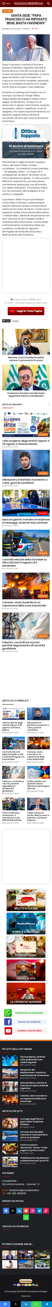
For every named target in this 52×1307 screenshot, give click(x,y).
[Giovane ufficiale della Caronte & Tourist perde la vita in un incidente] (10, 1136)
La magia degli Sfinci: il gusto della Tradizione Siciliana (31, 1121)
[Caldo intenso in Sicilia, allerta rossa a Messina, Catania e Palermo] (38, 804)
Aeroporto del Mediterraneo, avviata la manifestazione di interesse (34, 1072)
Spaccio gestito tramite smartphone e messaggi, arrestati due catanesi (26, 521)
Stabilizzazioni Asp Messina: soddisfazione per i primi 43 (34, 1159)
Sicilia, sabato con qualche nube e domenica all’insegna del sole (38, 785)
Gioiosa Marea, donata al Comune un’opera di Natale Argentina (34, 1085)
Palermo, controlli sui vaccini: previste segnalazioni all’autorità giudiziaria (23, 645)
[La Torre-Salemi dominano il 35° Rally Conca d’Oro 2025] (42, 1264)
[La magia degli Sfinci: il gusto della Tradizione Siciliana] (10, 1122)
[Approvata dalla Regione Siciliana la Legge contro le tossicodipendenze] (9, 1255)
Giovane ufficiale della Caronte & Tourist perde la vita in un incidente (34, 1135)
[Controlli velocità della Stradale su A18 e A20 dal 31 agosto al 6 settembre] (13, 743)
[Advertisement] (26, 266)
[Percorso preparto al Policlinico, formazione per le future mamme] (9, 1264)
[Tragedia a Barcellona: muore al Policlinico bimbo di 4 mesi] (26, 1264)
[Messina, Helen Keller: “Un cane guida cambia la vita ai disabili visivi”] (26, 1255)
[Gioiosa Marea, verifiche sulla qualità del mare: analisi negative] (10, 1060)
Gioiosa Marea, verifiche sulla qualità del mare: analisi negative (32, 1059)
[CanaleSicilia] (29, 3)
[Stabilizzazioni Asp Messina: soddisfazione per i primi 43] (10, 1161)
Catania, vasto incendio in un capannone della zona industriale (24, 604)
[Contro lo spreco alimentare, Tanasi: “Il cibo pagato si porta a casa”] (10, 1148)
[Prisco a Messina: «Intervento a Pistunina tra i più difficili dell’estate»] (13, 804)
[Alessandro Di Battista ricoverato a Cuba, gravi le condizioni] (38, 713)
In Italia (15, 321)
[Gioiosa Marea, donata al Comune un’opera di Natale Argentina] (10, 1086)
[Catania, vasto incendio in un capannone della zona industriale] (38, 743)
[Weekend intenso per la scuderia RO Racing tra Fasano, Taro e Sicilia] (42, 1255)
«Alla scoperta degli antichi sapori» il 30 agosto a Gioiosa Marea (25, 442)
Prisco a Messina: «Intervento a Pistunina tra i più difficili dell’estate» (12, 816)
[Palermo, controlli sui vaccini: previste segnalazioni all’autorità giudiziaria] (13, 772)
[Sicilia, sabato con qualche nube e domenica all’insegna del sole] (38, 772)
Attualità (7, 11)
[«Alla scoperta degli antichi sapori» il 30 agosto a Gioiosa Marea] (13, 713)
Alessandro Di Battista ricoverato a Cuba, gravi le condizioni (24, 481)
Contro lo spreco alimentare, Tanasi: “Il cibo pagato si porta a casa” (34, 1147)
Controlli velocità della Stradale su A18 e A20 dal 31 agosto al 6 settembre (24, 562)
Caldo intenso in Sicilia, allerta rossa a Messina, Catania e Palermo (38, 816)
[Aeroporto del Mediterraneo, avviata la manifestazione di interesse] (10, 1073)
